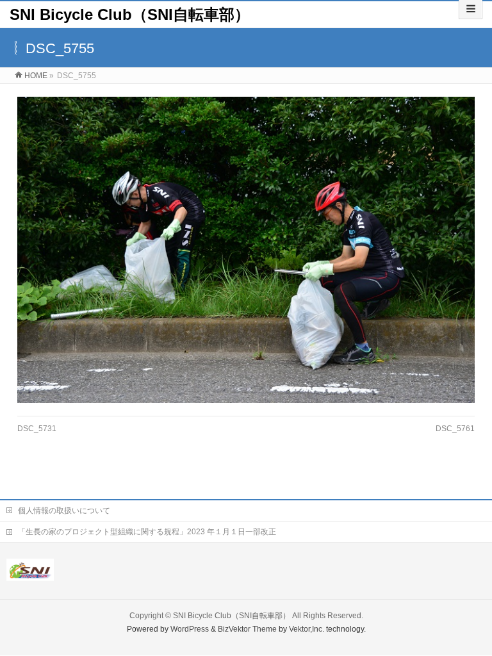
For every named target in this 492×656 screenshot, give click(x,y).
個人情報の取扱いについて (64, 510)
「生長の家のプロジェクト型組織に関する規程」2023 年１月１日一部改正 (147, 531)
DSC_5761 (455, 428)
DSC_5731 (36, 428)
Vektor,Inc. (306, 629)
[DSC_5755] (246, 250)
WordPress (189, 629)
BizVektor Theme (247, 629)
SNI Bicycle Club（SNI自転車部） (130, 14)
